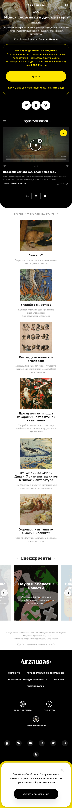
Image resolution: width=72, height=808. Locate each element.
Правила (59, 679)
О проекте (14, 673)
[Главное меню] (5, 5)
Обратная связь (36, 686)
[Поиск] (66, 5)
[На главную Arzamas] (36, 5)
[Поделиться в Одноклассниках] (36, 105)
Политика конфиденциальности (27, 679)
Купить (36, 76)
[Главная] (36, 661)
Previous (6, 166)
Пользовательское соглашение (45, 673)
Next (66, 166)
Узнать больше (36, 793)
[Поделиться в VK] (26, 105)
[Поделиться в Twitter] (45, 105)
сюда (61, 87)
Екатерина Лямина (24, 27)
